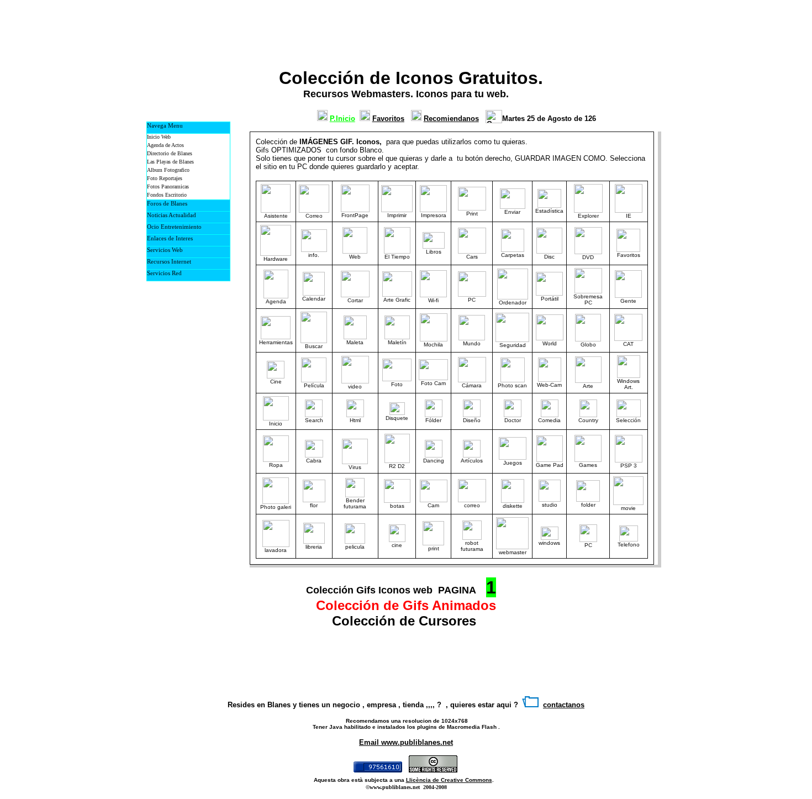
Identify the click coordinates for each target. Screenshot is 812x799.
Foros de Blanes (167, 203)
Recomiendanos (451, 118)
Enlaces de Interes (170, 238)
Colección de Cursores (406, 620)
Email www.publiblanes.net (406, 742)
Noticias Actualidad (171, 215)
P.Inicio (342, 118)
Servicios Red (164, 273)
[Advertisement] (511, 31)
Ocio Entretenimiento (174, 226)
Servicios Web (165, 249)
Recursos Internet (169, 261)
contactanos (563, 705)
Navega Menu (165, 125)
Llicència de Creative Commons (449, 780)
